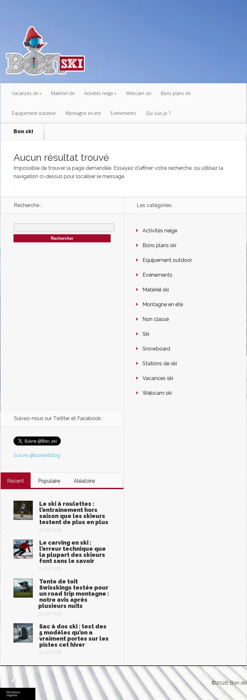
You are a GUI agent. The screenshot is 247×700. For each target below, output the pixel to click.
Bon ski (23, 131)
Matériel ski (63, 93)
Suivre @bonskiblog (37, 455)
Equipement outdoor (34, 113)
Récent (15, 481)
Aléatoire (84, 481)
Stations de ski (159, 363)
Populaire (49, 481)
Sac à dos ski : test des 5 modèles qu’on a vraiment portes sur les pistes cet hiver (74, 635)
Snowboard (156, 349)
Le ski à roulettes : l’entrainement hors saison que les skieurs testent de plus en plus (73, 512)
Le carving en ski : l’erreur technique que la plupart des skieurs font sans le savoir (72, 551)
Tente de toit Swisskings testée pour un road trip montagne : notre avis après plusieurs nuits (73, 593)
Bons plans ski (176, 93)
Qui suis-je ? (158, 113)
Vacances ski (25, 93)
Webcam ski (138, 93)
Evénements (123, 113)
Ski (145, 334)
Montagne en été (83, 113)
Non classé (155, 319)
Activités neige (98, 93)
